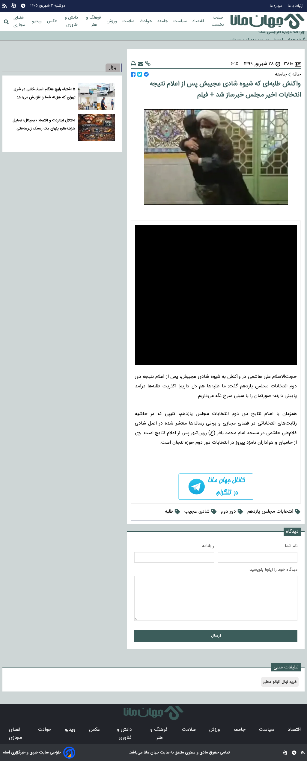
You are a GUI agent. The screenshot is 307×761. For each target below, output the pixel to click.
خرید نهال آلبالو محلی (280, 682)
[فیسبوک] (133, 74)
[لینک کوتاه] (148, 64)
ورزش (112, 21)
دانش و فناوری (72, 21)
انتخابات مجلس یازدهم (270, 512)
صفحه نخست (218, 21)
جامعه (163, 21)
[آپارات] (13, 6)
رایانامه (208, 546)
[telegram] (216, 486)
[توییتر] (139, 74)
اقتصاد (198, 21)
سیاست (180, 21)
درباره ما (276, 6)
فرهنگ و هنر (94, 21)
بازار (112, 68)
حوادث (146, 21)
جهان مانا (151, 752)
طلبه (169, 512)
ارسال (216, 635)
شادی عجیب (197, 512)
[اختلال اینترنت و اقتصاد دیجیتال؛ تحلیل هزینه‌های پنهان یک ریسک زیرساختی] (96, 127)
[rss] (4, 6)
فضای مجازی (19, 21)
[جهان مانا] (267, 21)
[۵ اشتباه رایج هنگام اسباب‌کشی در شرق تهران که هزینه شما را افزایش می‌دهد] (96, 96)
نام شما (291, 546)
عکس (52, 21)
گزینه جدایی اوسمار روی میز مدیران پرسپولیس (265, 36)
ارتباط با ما (296, 6)
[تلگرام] (23, 6)
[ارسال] (140, 64)
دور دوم (228, 512)
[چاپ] (133, 64)
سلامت (129, 21)
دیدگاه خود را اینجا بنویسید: (273, 569)
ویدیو (37, 21)
